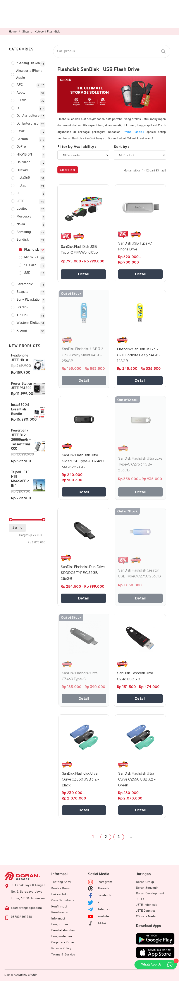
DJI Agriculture (28, 116)
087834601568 (21, 916)
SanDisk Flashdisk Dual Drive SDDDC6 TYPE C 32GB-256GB (83, 572)
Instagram (105, 881)
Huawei (22, 170)
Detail (83, 274)
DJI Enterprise (27, 123)
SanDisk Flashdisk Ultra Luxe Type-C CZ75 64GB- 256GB (140, 464)
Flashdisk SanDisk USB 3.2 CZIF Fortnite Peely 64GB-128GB (138, 355)
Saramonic (25, 284)
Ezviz (21, 131)
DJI (19, 108)
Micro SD (31, 257)
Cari (163, 51)
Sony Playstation (29, 299)
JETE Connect (145, 910)
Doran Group (145, 881)
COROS (22, 100)
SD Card (30, 265)
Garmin (22, 139)
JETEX (140, 899)
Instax (21, 185)
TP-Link (22, 315)
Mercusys (24, 216)
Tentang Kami (61, 881)
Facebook (104, 895)
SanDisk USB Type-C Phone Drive (135, 246)
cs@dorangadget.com (26, 907)
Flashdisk (31, 250)
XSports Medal (146, 916)
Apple (21, 92)
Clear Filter (67, 170)
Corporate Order (62, 942)
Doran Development (150, 893)
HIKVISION (24, 154)
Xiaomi (22, 330)
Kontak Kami (60, 888)
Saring (17, 527)
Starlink (22, 307)
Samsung (24, 232)
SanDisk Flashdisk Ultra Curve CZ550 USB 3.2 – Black (80, 779)
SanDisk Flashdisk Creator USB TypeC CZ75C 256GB (139, 573)
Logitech (23, 209)
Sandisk (23, 239)
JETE (20, 201)
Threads (103, 888)
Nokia (21, 224)
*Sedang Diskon (28, 63)
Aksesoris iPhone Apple (29, 74)
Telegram (104, 909)
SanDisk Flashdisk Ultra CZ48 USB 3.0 (135, 676)
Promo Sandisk (133, 132)
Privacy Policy (61, 948)
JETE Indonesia (146, 904)
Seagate (22, 292)
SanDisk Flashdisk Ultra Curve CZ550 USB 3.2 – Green (137, 779)
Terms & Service (63, 954)
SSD (27, 273)
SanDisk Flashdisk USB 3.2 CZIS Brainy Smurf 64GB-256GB (82, 354)
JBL (19, 193)
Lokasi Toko (60, 894)
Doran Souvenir (147, 887)
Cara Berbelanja (62, 900)
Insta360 (23, 178)
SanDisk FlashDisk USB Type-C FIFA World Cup (79, 249)
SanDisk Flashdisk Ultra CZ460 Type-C (80, 676)
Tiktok (102, 923)
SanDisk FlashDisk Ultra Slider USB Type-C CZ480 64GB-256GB (83, 461)
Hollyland (24, 162)
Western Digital (28, 323)
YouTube (104, 916)
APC (20, 85)
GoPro (21, 147)
